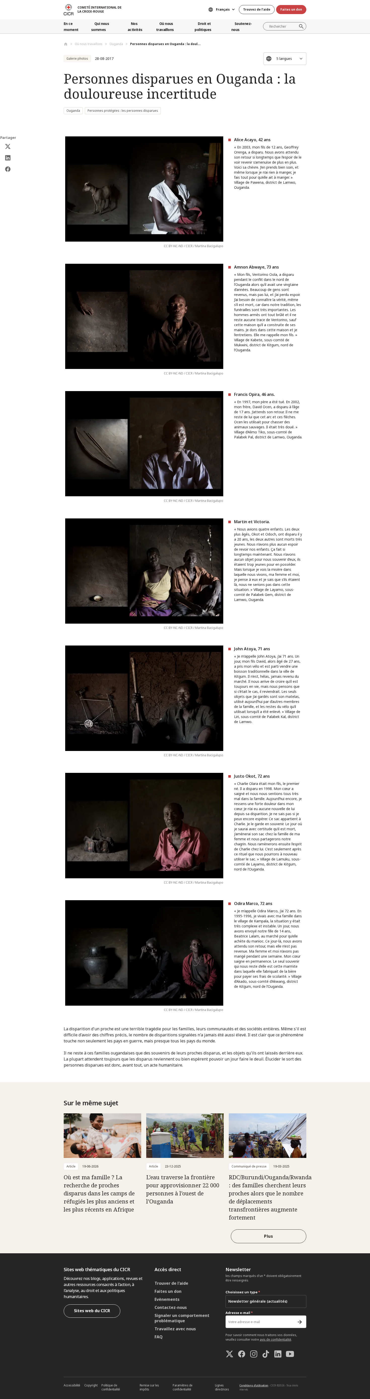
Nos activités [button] (135, 26)
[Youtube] (290, 1354)
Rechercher (301, 26)
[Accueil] (66, 44)
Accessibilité (72, 1385)
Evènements (167, 1299)
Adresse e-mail (239, 1313)
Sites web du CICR (92, 1310)
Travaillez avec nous (175, 1329)
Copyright (91, 1385)
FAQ (159, 1337)
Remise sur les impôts (149, 1387)
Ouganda (116, 44)
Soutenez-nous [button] (241, 26)
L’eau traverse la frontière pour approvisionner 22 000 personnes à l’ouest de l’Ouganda (182, 1189)
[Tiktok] (266, 1354)
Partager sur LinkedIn (8, 158)
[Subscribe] (299, 1322)
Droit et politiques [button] (203, 26)
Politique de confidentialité (110, 1387)
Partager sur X (8, 146)
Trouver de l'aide (171, 1283)
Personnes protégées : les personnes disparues (123, 110)
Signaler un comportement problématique (182, 1318)
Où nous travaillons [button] (165, 26)
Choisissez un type (243, 1292)
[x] (230, 1354)
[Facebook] (242, 1354)
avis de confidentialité (275, 1339)
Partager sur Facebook (8, 169)
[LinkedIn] (278, 1354)
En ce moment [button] (71, 26)
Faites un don (291, 9)
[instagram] (254, 1354)
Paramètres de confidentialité (183, 1387)
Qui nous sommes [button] (100, 26)
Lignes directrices (222, 1387)
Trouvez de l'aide (256, 9)
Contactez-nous (171, 1307)
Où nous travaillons (88, 44)
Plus (268, 1236)
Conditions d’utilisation (253, 1385)
